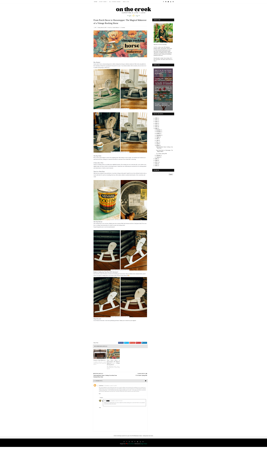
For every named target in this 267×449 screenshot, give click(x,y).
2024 (156, 121)
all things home (114, 1)
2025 (156, 119)
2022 (156, 125)
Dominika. (101, 385)
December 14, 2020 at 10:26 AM (116, 400)
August (158, 136)
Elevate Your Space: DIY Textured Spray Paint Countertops (163, 97)
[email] (168, 1)
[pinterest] (173, 1)
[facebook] (163, 1)
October (158, 133)
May (157, 142)
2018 (156, 160)
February (158, 155)
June (157, 140)
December (158, 130)
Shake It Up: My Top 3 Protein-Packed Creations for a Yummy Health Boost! (163, 72)
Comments (123, 27)
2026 (156, 118)
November (158, 131)
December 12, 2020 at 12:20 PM (110, 385)
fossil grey (110, 27)
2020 (156, 128)
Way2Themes (131, 443)
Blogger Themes (144, 443)
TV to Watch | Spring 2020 (161, 153)
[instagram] (166, 1)
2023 (156, 123)
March (157, 145)
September (158, 135)
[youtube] (171, 1)
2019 (156, 158)
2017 (156, 162)
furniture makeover (116, 27)
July (157, 138)
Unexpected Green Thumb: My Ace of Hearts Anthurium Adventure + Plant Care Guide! (163, 88)
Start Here (102, 1)
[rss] (135, 442)
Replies (101, 397)
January (158, 157)
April (157, 143)
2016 (156, 163)
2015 (156, 165)
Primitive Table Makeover (100, 360)
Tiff (105, 400)
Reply (100, 393)
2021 (156, 126)
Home (95, 1)
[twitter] (124, 442)
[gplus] (129, 442)
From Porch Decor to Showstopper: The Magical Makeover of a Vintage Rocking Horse (113, 362)
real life (126, 1)
